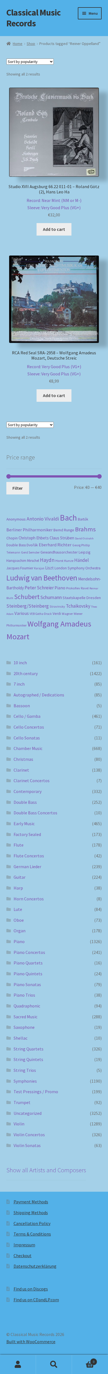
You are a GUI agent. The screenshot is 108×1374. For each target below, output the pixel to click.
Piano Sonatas (27, 984)
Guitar (19, 877)
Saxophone (24, 1027)
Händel (81, 560)
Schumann (51, 597)
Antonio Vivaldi (43, 519)
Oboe (19, 920)
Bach (68, 517)
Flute (19, 845)
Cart (83, 1360)
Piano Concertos (29, 952)
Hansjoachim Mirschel (22, 560)
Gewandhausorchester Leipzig (65, 552)
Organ (19, 930)
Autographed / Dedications (39, 695)
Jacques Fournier (19, 568)
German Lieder (27, 866)
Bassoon (22, 705)
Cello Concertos (29, 727)
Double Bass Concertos (35, 812)
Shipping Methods (31, 1212)
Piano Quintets (28, 973)
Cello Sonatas (27, 738)
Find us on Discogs (31, 1289)
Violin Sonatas (27, 1145)
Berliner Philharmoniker (29, 529)
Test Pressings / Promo (36, 1091)
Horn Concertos (29, 898)
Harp (18, 888)
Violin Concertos (29, 1134)
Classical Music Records (33, 18)
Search (54, 1364)
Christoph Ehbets (34, 537)
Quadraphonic (27, 1006)
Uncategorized (28, 1113)
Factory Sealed (27, 834)
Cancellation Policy (32, 1223)
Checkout (23, 1255)
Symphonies (25, 1081)
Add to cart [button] (54, 229)
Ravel (85, 588)
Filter (17, 488)
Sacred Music (25, 1016)
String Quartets (28, 1049)
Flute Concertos (29, 855)
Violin (19, 1124)
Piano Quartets (28, 963)
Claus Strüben (62, 537)
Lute (18, 909)
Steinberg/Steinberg (27, 606)
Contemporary (28, 791)
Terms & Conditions (32, 1234)
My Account (18, 1364)
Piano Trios (24, 995)
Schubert (27, 597)
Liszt (49, 567)
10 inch (20, 662)
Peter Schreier (39, 588)
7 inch (19, 684)
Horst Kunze (64, 560)
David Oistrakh (84, 538)
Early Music (24, 823)
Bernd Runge (63, 530)
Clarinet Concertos (32, 780)
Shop (31, 43)
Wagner (67, 614)
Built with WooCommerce (30, 1341)
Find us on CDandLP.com (36, 1299)
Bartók (83, 519)
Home (17, 43)
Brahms (85, 529)
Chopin (12, 538)
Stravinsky (57, 606)
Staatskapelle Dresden (82, 597)
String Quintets (28, 1059)
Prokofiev (73, 588)
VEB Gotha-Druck (41, 614)
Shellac (20, 1038)
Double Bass (16, 545)
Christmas (23, 759)
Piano (60, 587)
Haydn (47, 560)
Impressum (24, 1244)
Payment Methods (31, 1201)
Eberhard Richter (55, 544)
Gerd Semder (30, 552)
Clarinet (21, 770)
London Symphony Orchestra (78, 568)
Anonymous (16, 519)
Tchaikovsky (78, 606)
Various (21, 613)
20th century (26, 673)
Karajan (39, 568)
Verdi (57, 613)
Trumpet (22, 1102)
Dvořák (32, 545)
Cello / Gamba (27, 716)
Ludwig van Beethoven (41, 577)
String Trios (25, 1070)
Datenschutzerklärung (35, 1266)
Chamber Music (28, 748)
